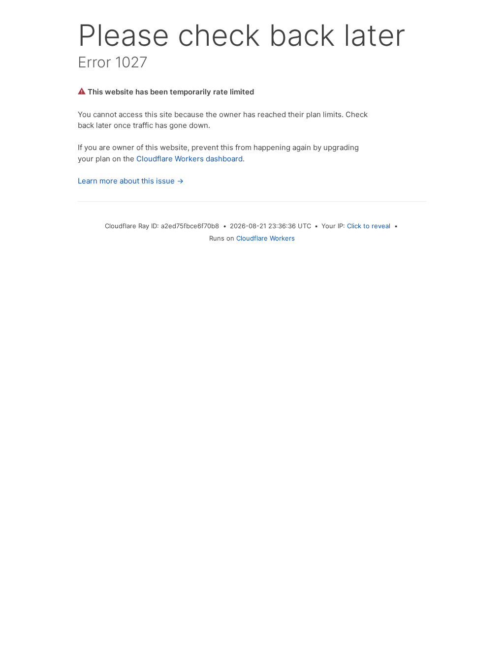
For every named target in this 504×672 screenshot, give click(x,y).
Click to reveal (368, 226)
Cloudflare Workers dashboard (189, 158)
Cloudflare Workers (265, 238)
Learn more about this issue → (131, 180)
